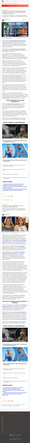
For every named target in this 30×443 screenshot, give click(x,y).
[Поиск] (25, 1)
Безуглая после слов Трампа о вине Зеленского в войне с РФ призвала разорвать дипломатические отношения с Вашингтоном (14, 394)
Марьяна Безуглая (17, 404)
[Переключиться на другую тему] (23, 1)
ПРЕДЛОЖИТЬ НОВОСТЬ (15, 413)
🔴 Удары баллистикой (17, 5)
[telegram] (17, 435)
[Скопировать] (27, 20)
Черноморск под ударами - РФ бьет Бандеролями (10, 174)
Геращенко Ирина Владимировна (7, 404)
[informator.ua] (3, 1)
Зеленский (23, 404)
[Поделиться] (25, 20)
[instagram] (12, 435)
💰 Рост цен (24, 5)
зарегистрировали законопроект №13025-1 (17, 40)
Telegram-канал (14, 321)
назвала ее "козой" (17, 297)
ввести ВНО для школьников (14, 103)
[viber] (19, 435)
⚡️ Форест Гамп (10, 5)
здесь (24, 322)
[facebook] (10, 435)
